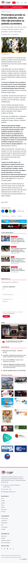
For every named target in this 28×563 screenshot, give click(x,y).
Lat (14, 2)
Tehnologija (4, 527)
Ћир (18, 2)
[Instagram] (4, 548)
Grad (12, 256)
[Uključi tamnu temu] (21, 2)
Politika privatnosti (5, 540)
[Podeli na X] (6, 211)
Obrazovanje (4, 518)
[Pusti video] (14, 332)
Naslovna (3, 11)
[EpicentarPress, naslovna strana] (6, 2)
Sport (2, 505)
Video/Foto (4, 520)
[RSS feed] (13, 548)
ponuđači (20, 216)
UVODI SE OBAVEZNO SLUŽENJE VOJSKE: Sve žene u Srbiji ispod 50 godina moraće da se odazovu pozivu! (14, 366)
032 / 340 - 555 (7, 489)
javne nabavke (5, 216)
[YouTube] (7, 548)
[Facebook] (2, 548)
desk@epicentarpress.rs (9, 491)
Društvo (13, 246)
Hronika (3, 511)
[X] (10, 548)
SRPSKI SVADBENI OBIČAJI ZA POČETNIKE (14, 370)
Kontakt (3, 538)
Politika (3, 500)
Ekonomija (8, 11)
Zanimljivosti (4, 522)
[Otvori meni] (25, 2)
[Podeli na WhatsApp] (10, 211)
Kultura (3, 507)
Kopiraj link (21, 211)
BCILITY (25, 559)
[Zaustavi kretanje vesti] (26, 7)
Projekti (3, 529)
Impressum (4, 536)
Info (2, 525)
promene (13, 216)
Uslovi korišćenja (5, 542)
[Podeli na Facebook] (2, 211)
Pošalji (6, 316)
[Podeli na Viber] (14, 211)
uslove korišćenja (11, 313)
